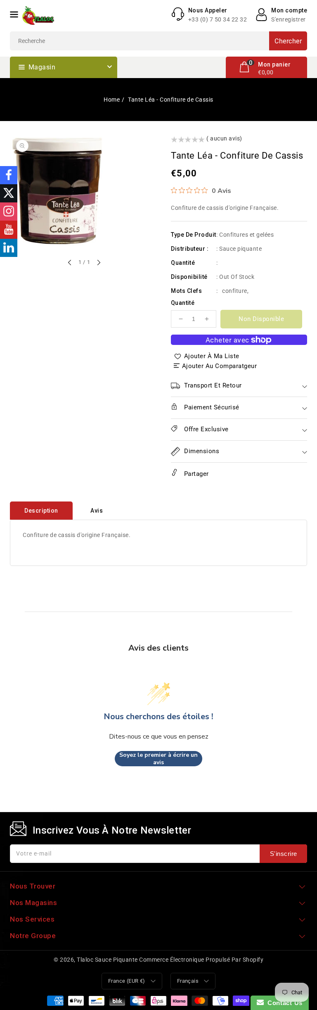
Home (112, 99)
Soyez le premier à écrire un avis (158, 758)
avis (96, 510)
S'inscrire (283, 853)
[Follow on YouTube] (8, 230)
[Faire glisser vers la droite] (98, 263)
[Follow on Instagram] (8, 211)
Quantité (182, 302)
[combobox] (158, 40)
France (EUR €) (126, 981)
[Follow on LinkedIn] (8, 248)
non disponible (261, 319)
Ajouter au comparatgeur (219, 366)
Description (41, 510)
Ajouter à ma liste (211, 356)
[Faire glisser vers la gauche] (70, 263)
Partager (195, 474)
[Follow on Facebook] (8, 175)
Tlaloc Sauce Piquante (107, 959)
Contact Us (283, 1002)
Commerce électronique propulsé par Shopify (201, 959)
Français (188, 981)
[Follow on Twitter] (8, 193)
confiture (234, 291)
